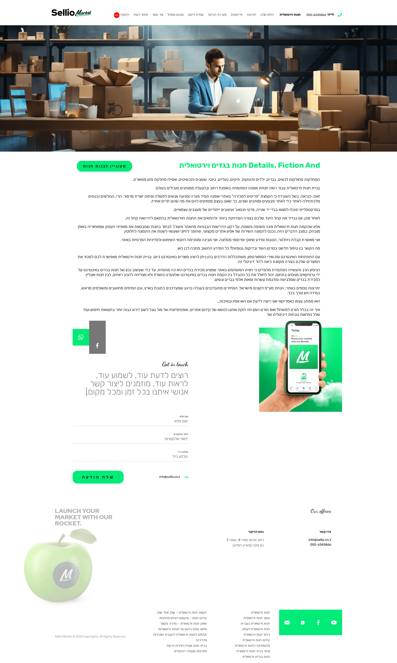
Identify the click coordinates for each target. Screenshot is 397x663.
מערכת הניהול (217, 15)
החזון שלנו (267, 15)
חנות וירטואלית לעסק (256, 629)
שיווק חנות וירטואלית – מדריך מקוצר (183, 624)
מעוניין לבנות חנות (104, 166)
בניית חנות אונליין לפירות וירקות (187, 646)
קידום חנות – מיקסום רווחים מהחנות (183, 618)
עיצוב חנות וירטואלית (257, 618)
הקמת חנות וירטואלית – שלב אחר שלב (182, 612)
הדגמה (124, 15)
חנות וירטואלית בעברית (255, 624)
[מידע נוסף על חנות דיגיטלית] (334, 622)
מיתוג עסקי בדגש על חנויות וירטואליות (182, 629)
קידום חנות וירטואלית (256, 640)
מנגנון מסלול (175, 15)
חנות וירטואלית (290, 15)
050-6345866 (320, 545)
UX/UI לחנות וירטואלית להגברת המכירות (180, 635)
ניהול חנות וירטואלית (257, 635)
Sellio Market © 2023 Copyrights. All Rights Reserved (90, 636)
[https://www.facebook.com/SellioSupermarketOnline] (97, 345)
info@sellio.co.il (169, 477)
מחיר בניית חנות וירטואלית (253, 651)
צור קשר (157, 15)
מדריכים (201, 640)
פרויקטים (237, 15)
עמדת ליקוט (196, 15)
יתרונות (251, 15)
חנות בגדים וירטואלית (256, 657)
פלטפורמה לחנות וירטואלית (252, 646)
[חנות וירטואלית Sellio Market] (71, 12)
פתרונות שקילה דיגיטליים (190, 651)
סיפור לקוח (141, 15)
